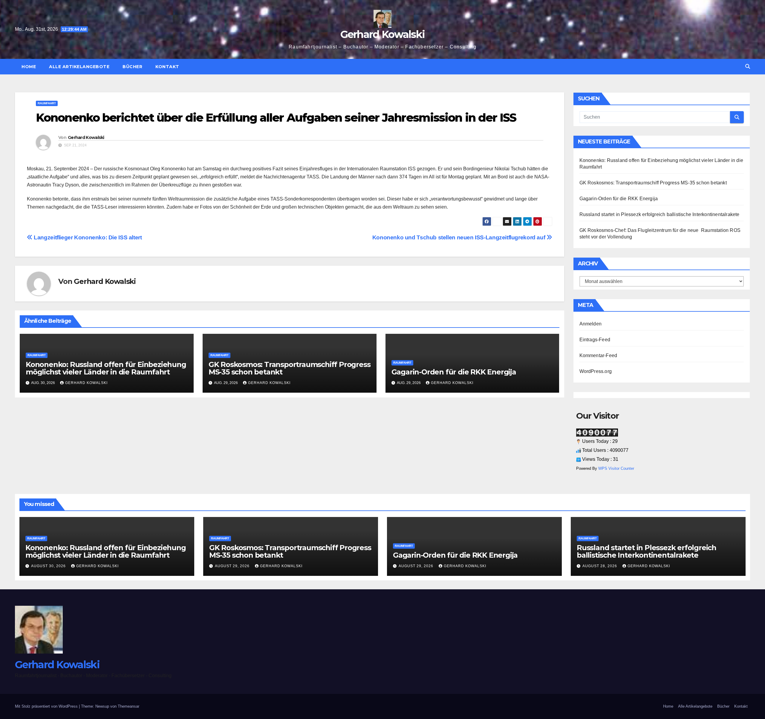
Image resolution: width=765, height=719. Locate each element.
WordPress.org (595, 371)
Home (29, 66)
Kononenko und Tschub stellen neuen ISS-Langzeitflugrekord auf (459, 237)
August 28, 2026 (600, 566)
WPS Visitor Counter (616, 468)
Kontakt (167, 66)
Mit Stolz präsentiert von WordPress (47, 706)
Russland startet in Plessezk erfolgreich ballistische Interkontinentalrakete (659, 214)
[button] (747, 66)
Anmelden (590, 323)
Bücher (132, 66)
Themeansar (128, 706)
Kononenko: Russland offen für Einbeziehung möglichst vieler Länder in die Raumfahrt (106, 368)
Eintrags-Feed (595, 339)
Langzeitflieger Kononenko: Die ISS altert (87, 237)
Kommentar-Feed (598, 355)
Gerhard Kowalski (382, 34)
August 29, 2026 (233, 566)
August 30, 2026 (49, 566)
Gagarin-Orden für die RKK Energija (453, 372)
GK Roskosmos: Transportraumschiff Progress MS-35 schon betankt (290, 368)
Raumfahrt (47, 103)
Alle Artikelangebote (79, 66)
